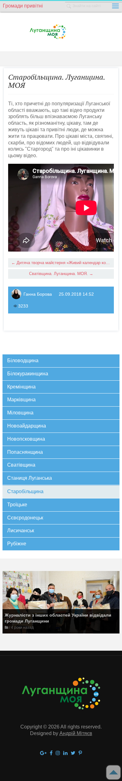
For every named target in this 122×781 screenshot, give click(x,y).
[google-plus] (43, 753)
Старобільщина (25, 491)
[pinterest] (80, 753)
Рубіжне (16, 543)
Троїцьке (17, 504)
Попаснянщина (25, 452)
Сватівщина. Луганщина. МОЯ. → (61, 273)
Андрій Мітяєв (75, 733)
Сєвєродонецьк (25, 517)
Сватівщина (21, 465)
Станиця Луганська (29, 478)
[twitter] (73, 753)
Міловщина (20, 412)
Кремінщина (21, 386)
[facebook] (51, 753)
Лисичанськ (20, 530)
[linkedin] (65, 753)
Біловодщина (22, 360)
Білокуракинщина (27, 373)
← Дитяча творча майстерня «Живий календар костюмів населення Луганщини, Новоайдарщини (62, 262)
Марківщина (21, 399)
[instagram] (58, 753)
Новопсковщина (26, 439)
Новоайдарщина (26, 425)
